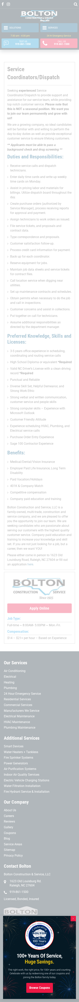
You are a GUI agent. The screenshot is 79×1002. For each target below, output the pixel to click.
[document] (39, 501)
